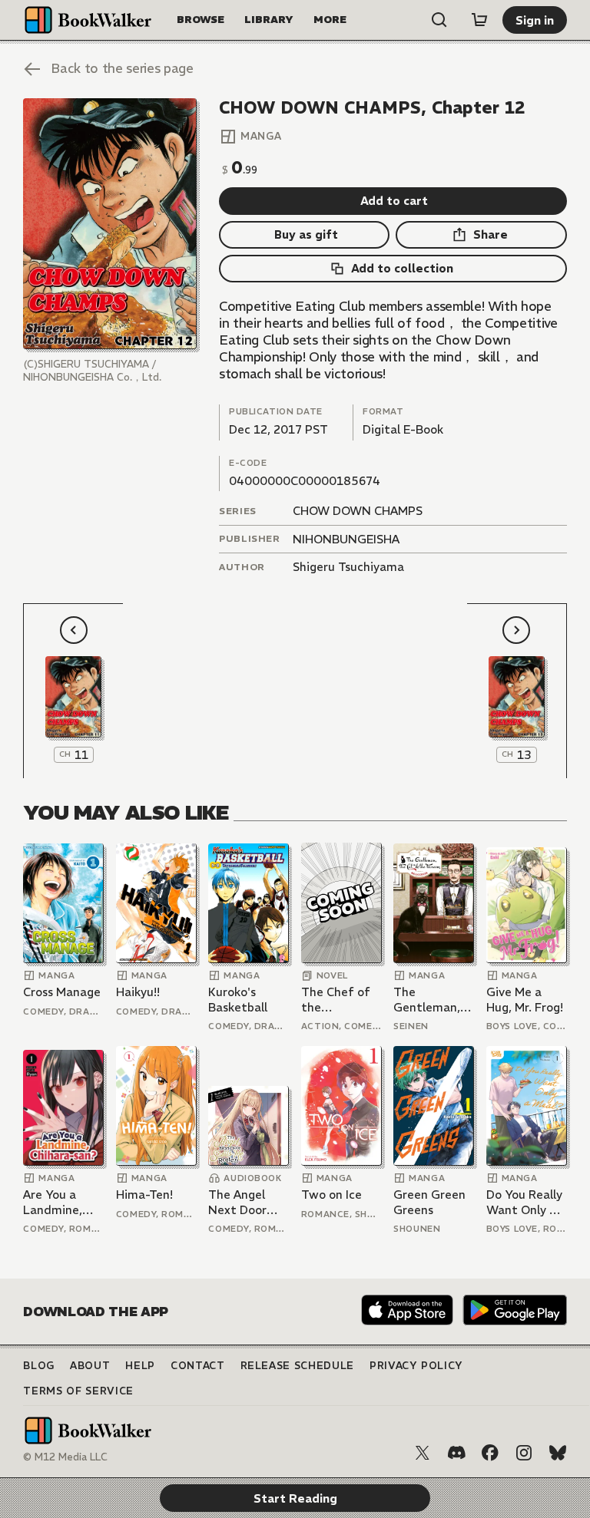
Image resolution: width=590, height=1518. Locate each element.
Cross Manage (62, 992)
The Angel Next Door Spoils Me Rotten (237, 1202)
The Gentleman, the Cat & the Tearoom (432, 1000)
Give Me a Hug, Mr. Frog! (524, 1000)
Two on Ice (331, 1194)
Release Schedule (297, 1366)
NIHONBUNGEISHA (346, 539)
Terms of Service (78, 1391)
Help (140, 1366)
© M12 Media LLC (65, 1457)
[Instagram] (524, 1453)
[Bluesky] (558, 1453)
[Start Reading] (109, 223)
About (90, 1366)
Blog (39, 1366)
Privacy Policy (416, 1366)
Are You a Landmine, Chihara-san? (60, 1202)
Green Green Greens (429, 1202)
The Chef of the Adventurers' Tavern (337, 1000)
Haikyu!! (138, 992)
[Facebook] (490, 1453)
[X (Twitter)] (422, 1453)
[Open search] (439, 20)
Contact (198, 1366)
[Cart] (479, 20)
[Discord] (456, 1453)
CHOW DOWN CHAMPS (358, 510)
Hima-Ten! (144, 1194)
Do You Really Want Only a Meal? (524, 1202)
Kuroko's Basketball (237, 1000)
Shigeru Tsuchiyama (348, 566)
